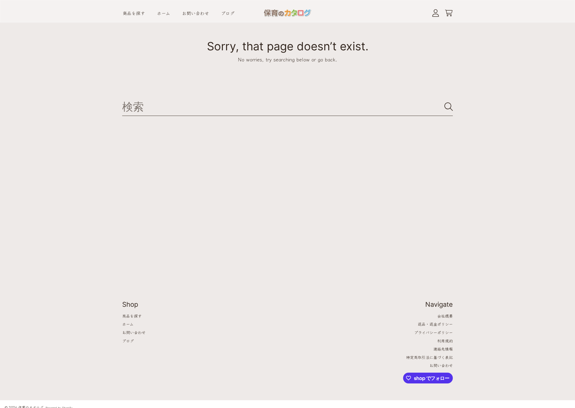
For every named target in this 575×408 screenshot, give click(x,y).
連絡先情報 (443, 349)
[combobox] (287, 106)
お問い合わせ (134, 332)
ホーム (128, 324)
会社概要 (445, 316)
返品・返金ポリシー (435, 324)
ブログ (128, 341)
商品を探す (132, 316)
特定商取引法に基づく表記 (429, 357)
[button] (448, 13)
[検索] (448, 106)
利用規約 (445, 341)
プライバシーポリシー (433, 332)
